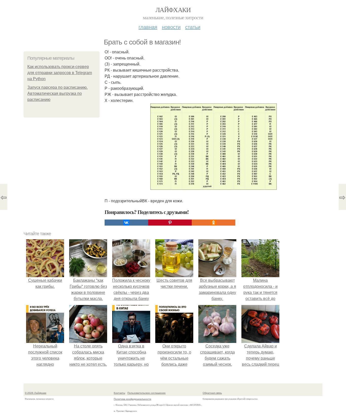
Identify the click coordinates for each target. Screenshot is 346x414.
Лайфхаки (173, 9)
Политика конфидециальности (132, 399)
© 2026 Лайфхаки (35, 393)
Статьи (192, 26)
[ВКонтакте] (126, 223)
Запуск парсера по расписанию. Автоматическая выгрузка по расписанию (57, 93)
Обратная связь (212, 393)
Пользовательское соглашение (146, 393)
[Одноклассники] (213, 223)
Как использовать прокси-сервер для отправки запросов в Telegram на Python (59, 72)
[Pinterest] (170, 223)
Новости (171, 26)
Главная (148, 26)
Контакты (119, 393)
